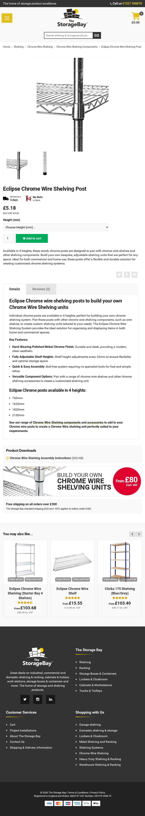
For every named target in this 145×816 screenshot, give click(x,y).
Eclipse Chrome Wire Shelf (72, 591)
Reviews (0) (41, 289)
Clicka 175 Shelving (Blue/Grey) (120, 591)
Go (96, 35)
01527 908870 (132, 3)
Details (14, 289)
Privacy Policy (97, 792)
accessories (95, 422)
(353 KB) (46, 458)
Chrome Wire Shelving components (57, 422)
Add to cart (33, 238)
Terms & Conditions (78, 792)
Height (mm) (11, 220)
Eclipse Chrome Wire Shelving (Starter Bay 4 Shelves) (25, 593)
